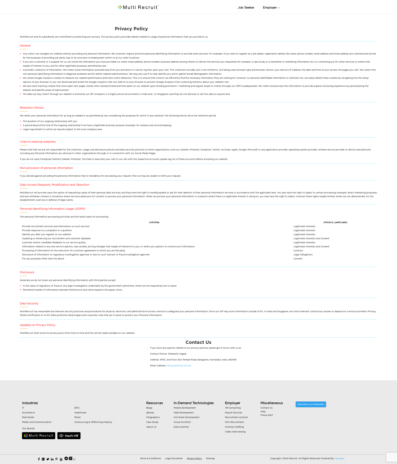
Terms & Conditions (150, 458)
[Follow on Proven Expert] (66, 459)
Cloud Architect (182, 422)
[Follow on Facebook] (39, 459)
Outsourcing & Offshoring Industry (93, 422)
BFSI (76, 408)
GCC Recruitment (234, 422)
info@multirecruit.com (179, 366)
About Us (151, 427)
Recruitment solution (236, 417)
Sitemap (210, 458)
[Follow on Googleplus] (43, 459)
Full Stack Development (186, 417)
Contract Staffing (234, 427)
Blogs (149, 408)
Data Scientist (181, 427)
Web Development (184, 413)
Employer (270, 7)
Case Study (152, 422)
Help (263, 412)
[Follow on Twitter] (47, 459)
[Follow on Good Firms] (71, 459)
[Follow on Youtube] (61, 459)
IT (23, 408)
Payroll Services (233, 413)
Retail (77, 417)
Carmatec (339, 458)
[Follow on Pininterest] (56, 459)
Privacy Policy (194, 458)
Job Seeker (246, 7)
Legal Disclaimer (174, 458)
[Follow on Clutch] (74, 459)
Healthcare (80, 413)
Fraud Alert (267, 415)
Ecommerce (28, 413)
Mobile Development (185, 408)
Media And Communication (36, 422)
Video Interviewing (235, 432)
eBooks (150, 413)
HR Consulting (233, 408)
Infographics (153, 417)
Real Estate (28, 417)
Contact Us (267, 408)
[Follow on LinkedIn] (52, 459)
